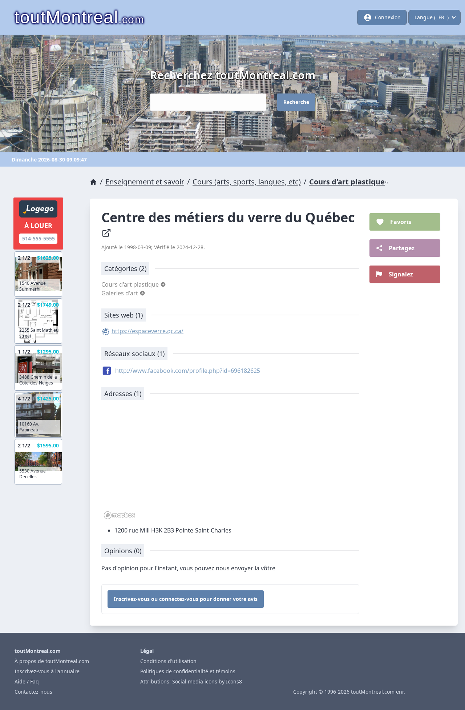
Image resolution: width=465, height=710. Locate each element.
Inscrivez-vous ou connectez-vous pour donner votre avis (186, 598)
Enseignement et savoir (144, 182)
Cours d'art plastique (347, 182)
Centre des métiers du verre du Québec (229, 217)
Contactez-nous (33, 691)
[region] (230, 463)
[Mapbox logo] (120, 515)
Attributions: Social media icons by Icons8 (191, 681)
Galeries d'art (120, 293)
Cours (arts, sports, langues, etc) (247, 182)
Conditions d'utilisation (168, 661)
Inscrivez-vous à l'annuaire (47, 671)
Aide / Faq (27, 681)
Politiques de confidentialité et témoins (187, 671)
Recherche (296, 102)
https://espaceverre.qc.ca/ (147, 331)
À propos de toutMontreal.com (52, 661)
